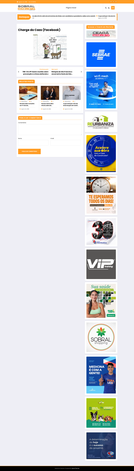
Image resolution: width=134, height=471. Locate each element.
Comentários (22, 123)
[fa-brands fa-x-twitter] (113, 2)
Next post (55, 69)
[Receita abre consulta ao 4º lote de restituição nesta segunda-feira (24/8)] (28, 93)
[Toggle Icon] (113, 7)
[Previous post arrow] (18, 72)
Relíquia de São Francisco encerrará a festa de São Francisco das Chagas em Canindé (62, 73)
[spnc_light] (108, 7)
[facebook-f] (111, 2)
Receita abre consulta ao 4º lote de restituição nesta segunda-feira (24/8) (27, 104)
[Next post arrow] (81, 72)
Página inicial (71, 8)
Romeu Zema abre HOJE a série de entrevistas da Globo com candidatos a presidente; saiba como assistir (45, 16)
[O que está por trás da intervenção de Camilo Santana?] (72, 93)
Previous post (44, 69)
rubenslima (24, 101)
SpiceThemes (75, 468)
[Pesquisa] (106, 8)
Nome (20, 138)
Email (52, 138)
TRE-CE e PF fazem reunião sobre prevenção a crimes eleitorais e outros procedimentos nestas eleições (35, 73)
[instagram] (116, 2)
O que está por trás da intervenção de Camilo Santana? (101, 16)
